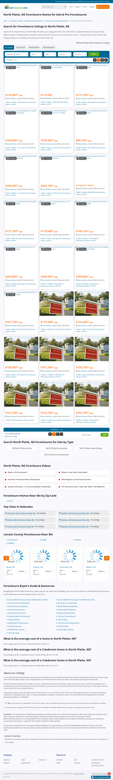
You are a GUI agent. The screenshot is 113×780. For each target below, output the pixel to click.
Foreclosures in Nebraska (18, 603)
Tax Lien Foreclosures (67, 616)
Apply (93, 54)
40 (16, 434)
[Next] (106, 60)
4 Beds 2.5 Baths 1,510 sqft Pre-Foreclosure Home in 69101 (87, 239)
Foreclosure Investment (18, 606)
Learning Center (98, 760)
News (58, 763)
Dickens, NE (38, 567)
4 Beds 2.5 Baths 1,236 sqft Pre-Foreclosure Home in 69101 (87, 421)
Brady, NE (11, 567)
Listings (77, 7)
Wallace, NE (91, 567)
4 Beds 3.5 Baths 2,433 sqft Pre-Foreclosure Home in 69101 (87, 285)
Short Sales (62, 619)
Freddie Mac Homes (16, 629)
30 (13, 434)
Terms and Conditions (100, 774)
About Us (7, 760)
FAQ (75, 760)
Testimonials (25, 763)
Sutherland (13, 540)
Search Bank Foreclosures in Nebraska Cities (76, 599)
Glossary (77, 763)
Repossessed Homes (66, 613)
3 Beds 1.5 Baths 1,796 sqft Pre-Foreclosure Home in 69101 (52, 285)
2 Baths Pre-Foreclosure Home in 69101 (19, 420)
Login (93, 7)
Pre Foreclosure (48, 47)
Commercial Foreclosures (68, 623)
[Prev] (95, 60)
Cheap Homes (14, 619)
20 (10, 434)
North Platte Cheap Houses (91, 448)
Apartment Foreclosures (18, 623)
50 (19, 434)
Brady (43, 540)
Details (22, 571)
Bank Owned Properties (68, 606)
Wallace (11, 543)
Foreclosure (20, 47)
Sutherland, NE (66, 567)
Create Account (103, 7)
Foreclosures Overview (67, 603)
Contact (84, 7)
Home (71, 7)
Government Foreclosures (19, 616)
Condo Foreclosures (16, 609)
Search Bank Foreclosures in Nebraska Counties (28, 599)
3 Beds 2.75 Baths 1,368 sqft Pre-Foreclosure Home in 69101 (53, 376)
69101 (10, 501)
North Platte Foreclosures (56, 448)
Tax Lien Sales (14, 633)
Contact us (42, 760)
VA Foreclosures (15, 626)
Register (7, 763)
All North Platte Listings (22, 448)
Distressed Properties (67, 609)
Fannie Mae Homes (66, 629)
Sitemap (59, 760)
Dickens (78, 540)
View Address (12, 98)
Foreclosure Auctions (17, 613)
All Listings (9, 47)
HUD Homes (63, 626)
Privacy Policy (79, 774)
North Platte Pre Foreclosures (56, 454)
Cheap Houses (34, 47)
